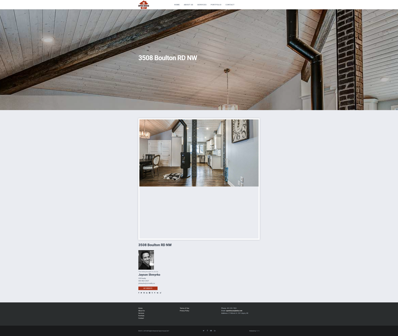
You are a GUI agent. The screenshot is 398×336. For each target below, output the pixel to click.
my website (148, 288)
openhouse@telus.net (234, 311)
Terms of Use (184, 308)
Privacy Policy (184, 311)
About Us (141, 311)
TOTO (258, 331)
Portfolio (141, 316)
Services (141, 313)
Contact (141, 318)
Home (140, 308)
